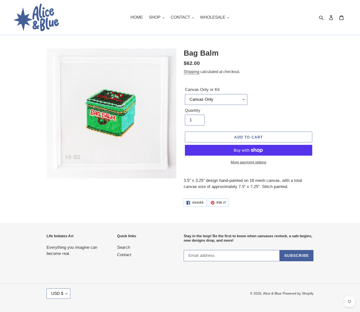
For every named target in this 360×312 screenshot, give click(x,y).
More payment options (248, 162)
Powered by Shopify (298, 293)
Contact (124, 254)
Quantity (192, 110)
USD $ (57, 293)
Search (123, 247)
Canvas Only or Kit (202, 89)
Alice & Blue (272, 293)
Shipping (191, 72)
